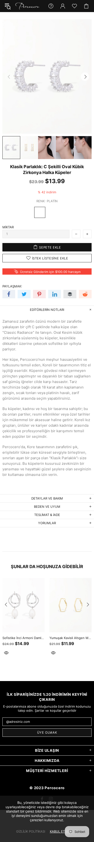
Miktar (8, 227)
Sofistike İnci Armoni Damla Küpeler (23, 638)
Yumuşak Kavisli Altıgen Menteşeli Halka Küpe (70, 638)
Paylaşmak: (12, 286)
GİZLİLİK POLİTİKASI (30, 831)
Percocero (27, 6)
